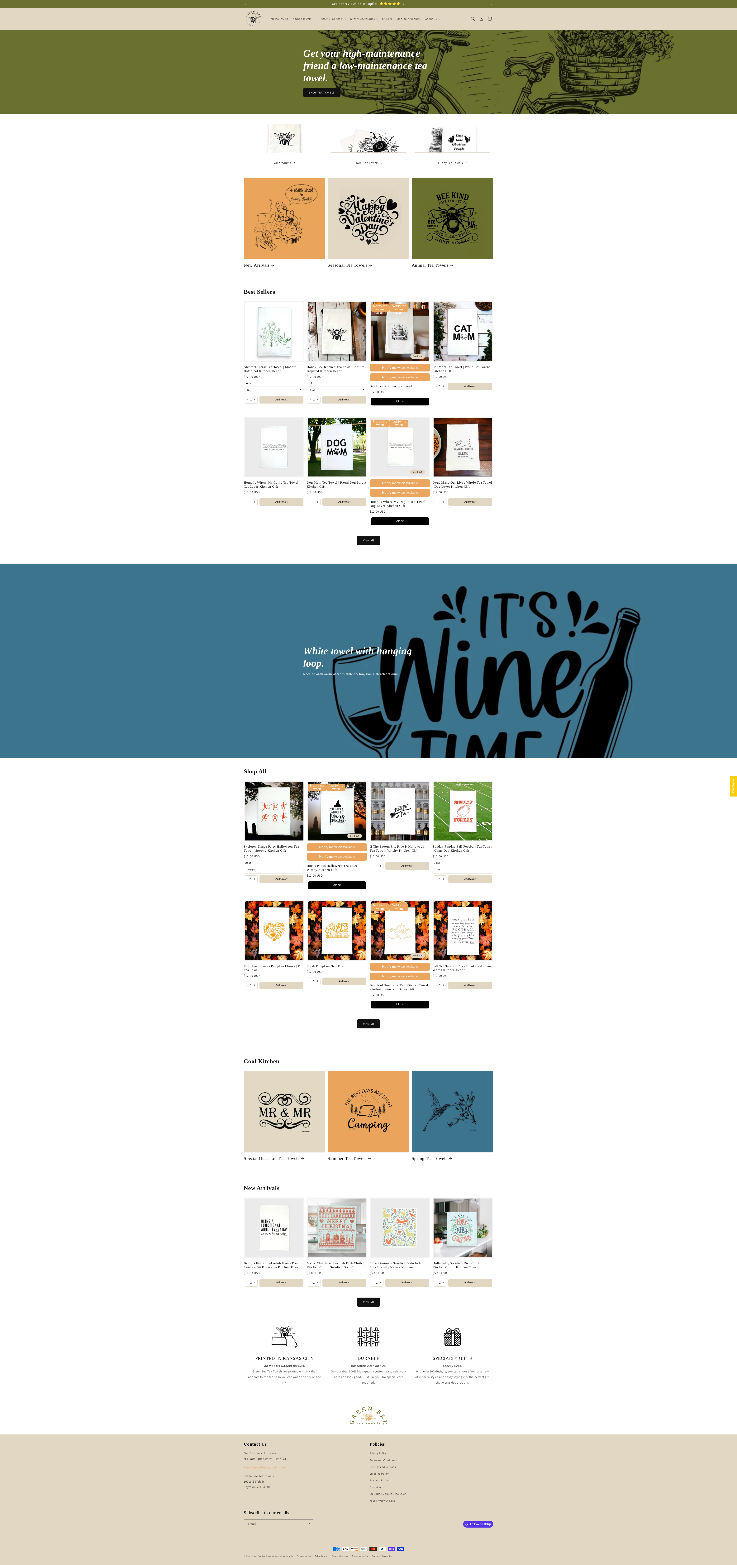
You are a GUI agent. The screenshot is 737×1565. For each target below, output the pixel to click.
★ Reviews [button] (733, 786)
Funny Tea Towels (450, 163)
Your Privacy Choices (382, 1500)
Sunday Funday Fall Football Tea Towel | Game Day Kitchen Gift (462, 848)
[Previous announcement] (245, 3)
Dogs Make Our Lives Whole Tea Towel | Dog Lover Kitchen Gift (462, 484)
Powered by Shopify (283, 1556)
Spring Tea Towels (429, 1158)
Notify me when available (400, 367)
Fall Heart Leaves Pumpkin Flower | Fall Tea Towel (274, 968)
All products (282, 163)
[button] (303, 19)
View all (368, 540)
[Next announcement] (492, 3)
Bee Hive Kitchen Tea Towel (391, 386)
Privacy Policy (378, 1453)
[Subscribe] (308, 1523)
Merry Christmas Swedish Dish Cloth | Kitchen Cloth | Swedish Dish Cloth (335, 1265)
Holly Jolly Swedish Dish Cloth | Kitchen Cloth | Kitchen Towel (457, 1265)
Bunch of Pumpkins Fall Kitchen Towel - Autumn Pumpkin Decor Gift (399, 987)
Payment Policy (379, 1480)
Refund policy (321, 1556)
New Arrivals (256, 265)
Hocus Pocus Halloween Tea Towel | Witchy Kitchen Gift (333, 868)
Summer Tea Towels (347, 1158)
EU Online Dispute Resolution (388, 1494)
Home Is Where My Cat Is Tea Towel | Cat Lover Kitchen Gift (272, 484)
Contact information (382, 1556)
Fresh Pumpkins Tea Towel (327, 966)
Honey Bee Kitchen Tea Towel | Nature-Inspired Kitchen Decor (336, 369)
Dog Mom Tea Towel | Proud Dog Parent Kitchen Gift (336, 484)
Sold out (400, 401)
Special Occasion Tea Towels (271, 1158)
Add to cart (281, 400)
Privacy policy (304, 1556)
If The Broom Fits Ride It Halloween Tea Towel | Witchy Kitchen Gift (397, 848)
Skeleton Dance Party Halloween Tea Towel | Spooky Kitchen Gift (271, 848)
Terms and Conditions (383, 1460)
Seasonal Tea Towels (347, 265)
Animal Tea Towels (430, 265)
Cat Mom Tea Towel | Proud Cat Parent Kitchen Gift (461, 369)
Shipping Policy (379, 1473)
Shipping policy (360, 1556)
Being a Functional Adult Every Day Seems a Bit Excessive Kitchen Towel (272, 1265)
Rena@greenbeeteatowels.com (265, 1467)
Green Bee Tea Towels (262, 1556)
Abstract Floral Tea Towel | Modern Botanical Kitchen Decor (270, 369)
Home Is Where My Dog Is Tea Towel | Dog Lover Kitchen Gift (398, 504)
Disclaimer (376, 1487)
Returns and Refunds (383, 1467)
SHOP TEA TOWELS (322, 92)
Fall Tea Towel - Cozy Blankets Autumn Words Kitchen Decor (462, 968)
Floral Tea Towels (366, 163)
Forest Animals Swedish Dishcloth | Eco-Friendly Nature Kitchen (396, 1265)
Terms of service (340, 1556)
